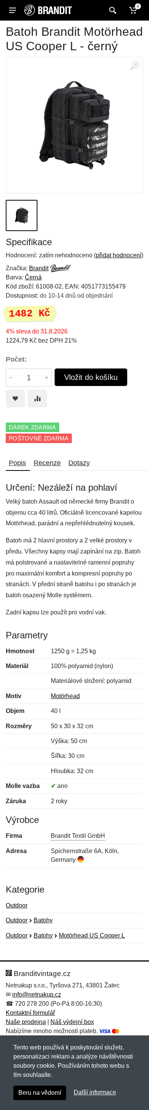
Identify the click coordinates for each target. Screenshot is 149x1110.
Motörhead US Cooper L (92, 935)
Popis (17, 463)
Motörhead (65, 696)
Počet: (16, 359)
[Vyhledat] (112, 10)
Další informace (95, 1092)
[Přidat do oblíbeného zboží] (15, 398)
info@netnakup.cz (36, 994)
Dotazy (79, 463)
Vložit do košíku (91, 377)
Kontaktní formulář (30, 1013)
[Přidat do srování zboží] (37, 398)
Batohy (43, 920)
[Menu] (12, 10)
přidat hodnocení (118, 255)
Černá (33, 277)
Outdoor (17, 905)
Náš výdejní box (72, 1022)
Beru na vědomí (39, 1092)
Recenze (47, 463)
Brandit (39, 268)
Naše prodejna (26, 1022)
